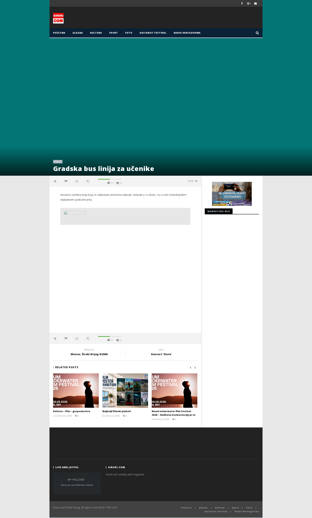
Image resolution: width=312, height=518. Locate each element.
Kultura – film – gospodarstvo (71, 411)
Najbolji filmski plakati (116, 411)
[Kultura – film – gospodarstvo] (76, 390)
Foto (128, 32)
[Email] (255, 3)
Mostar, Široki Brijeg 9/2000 (89, 352)
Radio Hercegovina (187, 32)
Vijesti (58, 161)
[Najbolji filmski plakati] (125, 390)
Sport (113, 32)
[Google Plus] (248, 3)
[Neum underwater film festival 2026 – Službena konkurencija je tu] (174, 390)
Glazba (78, 32)
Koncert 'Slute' (161, 352)
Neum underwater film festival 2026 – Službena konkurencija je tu (173, 413)
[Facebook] (242, 3)
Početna (59, 32)
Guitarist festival (153, 32)
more (191, 181)
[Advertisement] (191, 18)
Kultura (96, 32)
